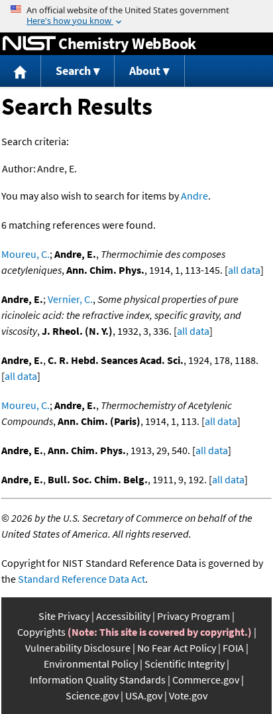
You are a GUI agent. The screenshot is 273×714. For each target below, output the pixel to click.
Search (73, 70)
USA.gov (143, 695)
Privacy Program (193, 616)
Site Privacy (63, 616)
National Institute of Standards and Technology (29, 43)
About (144, 70)
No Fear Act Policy (176, 647)
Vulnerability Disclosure (78, 647)
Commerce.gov (205, 679)
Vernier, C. (70, 299)
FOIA (233, 647)
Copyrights (41, 631)
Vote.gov (188, 695)
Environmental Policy (91, 663)
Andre (194, 195)
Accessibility (123, 616)
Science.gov (92, 695)
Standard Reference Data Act (81, 578)
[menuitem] (20, 71)
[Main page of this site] (20, 71)
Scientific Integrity (184, 663)
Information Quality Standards (98, 679)
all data (244, 269)
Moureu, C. (25, 254)
